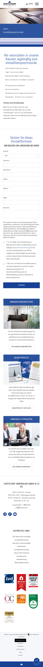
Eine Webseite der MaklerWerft (28, 635)
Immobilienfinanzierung (21, 550)
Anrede (6, 151)
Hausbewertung (21, 559)
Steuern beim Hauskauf (21, 553)
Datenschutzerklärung (23, 248)
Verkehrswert (21, 546)
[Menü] (37, 4)
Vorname (6, 160)
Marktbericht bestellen (21, 408)
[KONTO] (29, 4)
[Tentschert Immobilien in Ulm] (17, 4)
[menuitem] (37, 4)
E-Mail (6, 179)
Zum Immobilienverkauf (21, 467)
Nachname (7, 170)
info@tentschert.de (22, 508)
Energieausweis (21, 556)
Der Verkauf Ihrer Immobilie (21, 537)
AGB (11, 263)
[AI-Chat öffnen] (37, 660)
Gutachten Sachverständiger (21, 543)
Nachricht (6, 208)
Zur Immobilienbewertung (22, 347)
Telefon (6, 188)
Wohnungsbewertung (21, 563)
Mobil (5, 198)
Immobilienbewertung (21, 540)
